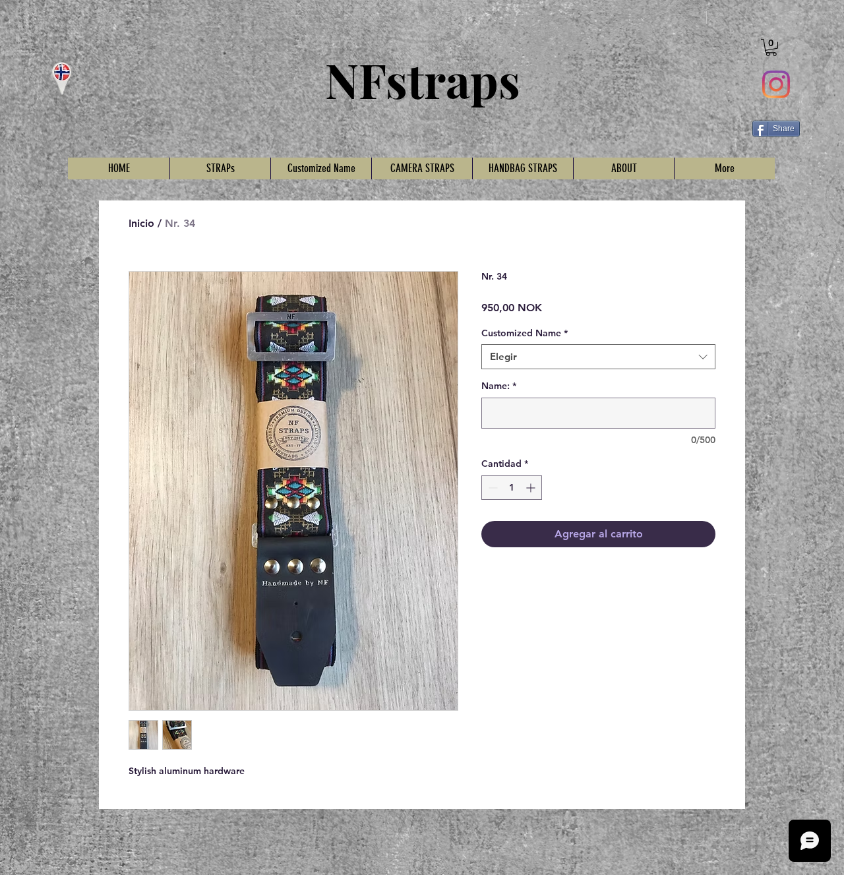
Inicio (141, 223)
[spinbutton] (512, 487)
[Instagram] (776, 84)
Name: (498, 386)
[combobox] (598, 356)
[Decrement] (491, 487)
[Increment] (532, 487)
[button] (771, 47)
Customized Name (524, 333)
